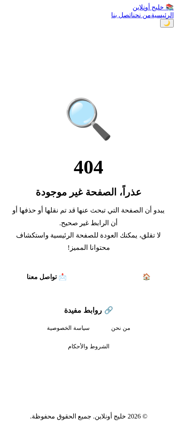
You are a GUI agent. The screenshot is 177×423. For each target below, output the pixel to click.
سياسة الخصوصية (68, 328)
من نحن (142, 14)
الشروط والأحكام (88, 346)
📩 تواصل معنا (47, 276)
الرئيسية (162, 14)
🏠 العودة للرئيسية (125, 276)
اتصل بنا (122, 14)
